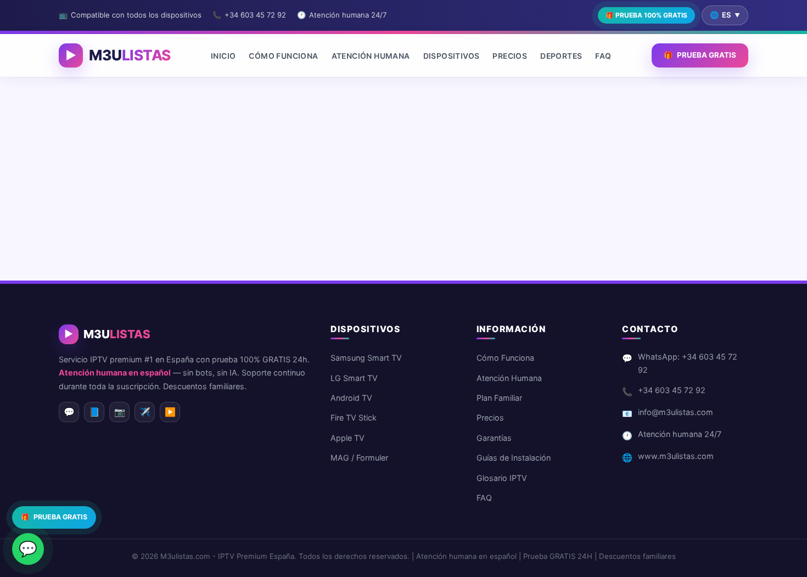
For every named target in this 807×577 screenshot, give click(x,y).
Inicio (223, 55)
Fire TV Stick (353, 417)
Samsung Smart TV (366, 357)
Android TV (351, 397)
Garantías (494, 437)
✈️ (144, 411)
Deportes (561, 55)
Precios (509, 55)
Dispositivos (451, 55)
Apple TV (347, 437)
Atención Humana (371, 55)
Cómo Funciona (283, 55)
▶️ (170, 411)
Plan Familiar (499, 397)
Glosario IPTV (502, 478)
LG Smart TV (354, 378)
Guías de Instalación (514, 457)
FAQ (603, 55)
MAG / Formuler (359, 457)
